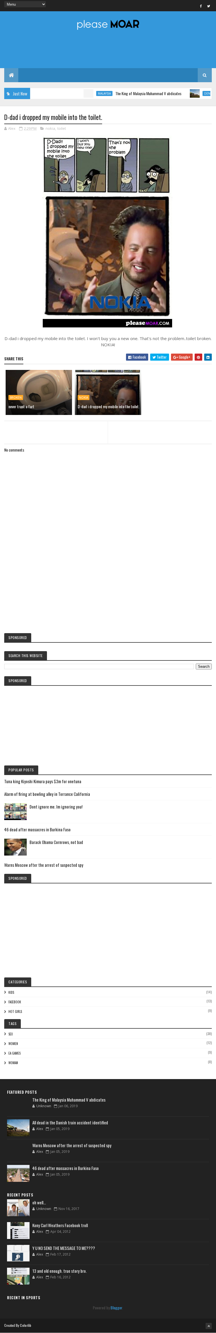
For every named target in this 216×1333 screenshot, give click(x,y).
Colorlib (25, 1325)
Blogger (116, 1307)
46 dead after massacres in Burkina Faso (37, 829)
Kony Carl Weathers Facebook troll (60, 1225)
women (13, 1043)
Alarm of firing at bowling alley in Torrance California (47, 794)
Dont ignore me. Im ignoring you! (56, 806)
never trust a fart (21, 406)
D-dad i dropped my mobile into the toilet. (109, 406)
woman (13, 1062)
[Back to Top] (209, 1326)
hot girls (15, 1011)
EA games (14, 1053)
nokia (50, 128)
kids (11, 992)
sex (10, 1034)
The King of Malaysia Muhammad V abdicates (133, 93)
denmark (196, 93)
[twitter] (209, 6)
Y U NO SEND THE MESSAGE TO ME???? (63, 1248)
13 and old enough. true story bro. (59, 1271)
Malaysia (88, 93)
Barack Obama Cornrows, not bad (56, 842)
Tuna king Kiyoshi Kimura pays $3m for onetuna (42, 781)
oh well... (39, 1202)
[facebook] (201, 6)
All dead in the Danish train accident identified (70, 1122)
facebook (14, 1002)
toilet (61, 128)
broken (16, 397)
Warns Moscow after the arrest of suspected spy (43, 865)
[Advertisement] (108, 582)
